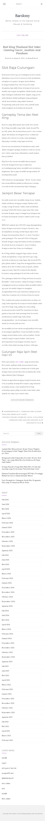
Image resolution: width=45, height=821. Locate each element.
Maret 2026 (6, 518)
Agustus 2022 (7, 717)
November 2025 (8, 537)
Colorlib (19, 813)
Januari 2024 (7, 638)
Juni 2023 (5, 671)
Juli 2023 (5, 666)
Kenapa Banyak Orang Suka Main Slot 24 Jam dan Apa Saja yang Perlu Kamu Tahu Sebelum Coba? (21, 468)
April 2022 (6, 731)
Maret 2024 (6, 629)
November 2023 (8, 648)
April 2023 (6, 680)
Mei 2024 (5, 620)
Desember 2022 (8, 699)
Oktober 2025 (7, 541)
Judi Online (22, 35)
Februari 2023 (7, 689)
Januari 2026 (7, 527)
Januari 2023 (7, 694)
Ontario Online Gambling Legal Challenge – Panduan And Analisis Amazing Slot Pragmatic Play (22, 420)
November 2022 (8, 703)
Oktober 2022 (7, 708)
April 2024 (6, 624)
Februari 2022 (7, 740)
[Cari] (41, 4)
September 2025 (8, 546)
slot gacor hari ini (9, 768)
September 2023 (8, 657)
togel (4, 763)
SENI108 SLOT (8, 778)
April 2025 (6, 569)
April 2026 (6, 513)
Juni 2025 (5, 560)
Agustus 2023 (7, 662)
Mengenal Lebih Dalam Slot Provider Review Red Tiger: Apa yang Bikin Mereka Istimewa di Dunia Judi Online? (21, 460)
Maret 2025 (6, 574)
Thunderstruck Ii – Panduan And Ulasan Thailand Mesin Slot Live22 (21, 413)
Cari (39, 433)
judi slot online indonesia (22, 400)
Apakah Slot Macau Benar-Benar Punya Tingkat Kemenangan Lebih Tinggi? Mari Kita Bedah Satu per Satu (21, 451)
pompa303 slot (8, 773)
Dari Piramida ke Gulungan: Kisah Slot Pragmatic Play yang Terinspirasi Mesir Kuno (21, 481)
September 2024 (8, 601)
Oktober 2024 (7, 597)
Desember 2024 (8, 587)
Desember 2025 (8, 532)
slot (3, 788)
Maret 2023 (6, 685)
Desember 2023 (8, 643)
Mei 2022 (5, 726)
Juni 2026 (5, 504)
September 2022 (8, 712)
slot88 (4, 758)
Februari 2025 (7, 578)
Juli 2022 (5, 722)
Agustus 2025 (7, 550)
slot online (6, 783)
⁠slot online (19, 362)
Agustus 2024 (7, 606)
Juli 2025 (5, 555)
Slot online (6, 799)
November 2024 (8, 592)
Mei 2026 (5, 509)
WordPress (38, 813)
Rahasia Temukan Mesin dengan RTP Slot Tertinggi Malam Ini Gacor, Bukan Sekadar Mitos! (22, 474)
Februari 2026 (7, 523)
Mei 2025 (5, 564)
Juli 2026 (5, 500)
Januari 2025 (7, 583)
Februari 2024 (7, 634)
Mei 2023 (5, 675)
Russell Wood (33, 58)
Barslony (22, 15)
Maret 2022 (6, 736)
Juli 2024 (5, 611)
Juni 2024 (5, 615)
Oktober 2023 (7, 652)
